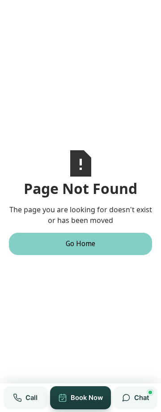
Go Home (80, 243)
